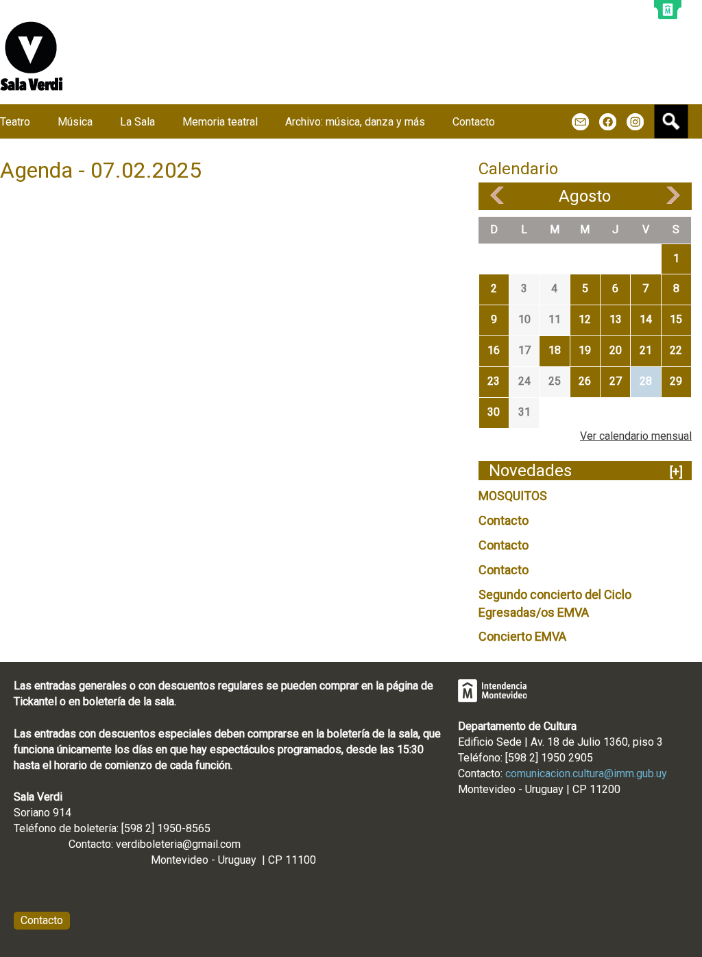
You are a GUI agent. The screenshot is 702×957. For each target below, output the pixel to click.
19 (585, 350)
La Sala (137, 121)
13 (615, 319)
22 (676, 350)
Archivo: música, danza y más (355, 121)
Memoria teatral (220, 121)
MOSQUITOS (513, 495)
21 (646, 350)
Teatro (15, 121)
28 (646, 381)
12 (585, 319)
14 (646, 319)
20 (615, 350)
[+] (676, 471)
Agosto (585, 196)
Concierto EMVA (522, 636)
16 (493, 350)
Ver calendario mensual (636, 435)
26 (585, 381)
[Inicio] (31, 56)
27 (615, 381)
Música (75, 121)
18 (554, 350)
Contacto (504, 520)
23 (493, 381)
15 (676, 319)
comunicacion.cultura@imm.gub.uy (586, 773)
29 (676, 381)
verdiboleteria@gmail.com (178, 844)
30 (493, 411)
